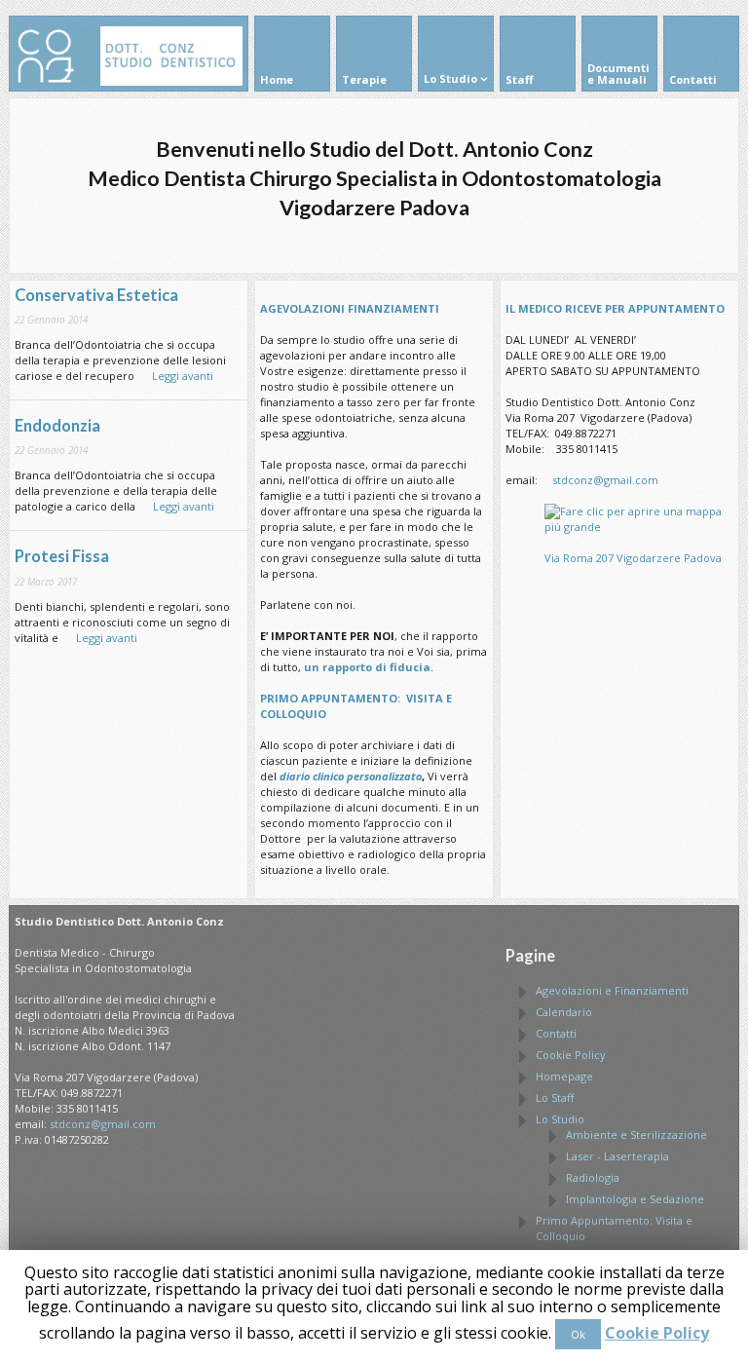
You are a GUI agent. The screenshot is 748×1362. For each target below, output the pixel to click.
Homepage (564, 1076)
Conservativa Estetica (96, 295)
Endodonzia (57, 425)
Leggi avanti (175, 375)
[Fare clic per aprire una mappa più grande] (638, 526)
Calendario (564, 1011)
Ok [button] (578, 1334)
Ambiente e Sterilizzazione (636, 1134)
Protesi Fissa (62, 556)
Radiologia (592, 1177)
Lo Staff (555, 1097)
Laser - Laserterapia (617, 1156)
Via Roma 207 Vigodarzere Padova (633, 557)
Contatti (556, 1033)
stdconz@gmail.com (605, 480)
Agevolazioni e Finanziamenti (612, 990)
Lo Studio (560, 1119)
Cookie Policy (571, 1054)
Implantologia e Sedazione (635, 1199)
